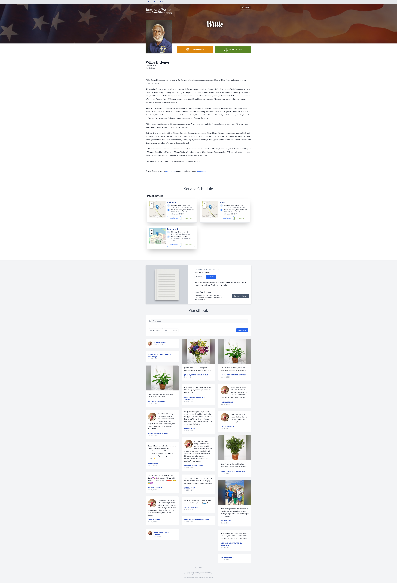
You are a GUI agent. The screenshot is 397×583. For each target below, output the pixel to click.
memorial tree (170, 171)
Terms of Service (204, 574)
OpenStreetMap (200, 577)
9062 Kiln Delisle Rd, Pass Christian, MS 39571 (180, 213)
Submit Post (242, 330)
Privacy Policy (193, 574)
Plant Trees (188, 218)
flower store (201, 171)
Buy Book (211, 277)
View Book (199, 277)
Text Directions (174, 218)
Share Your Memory (240, 296)
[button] (157, 207)
